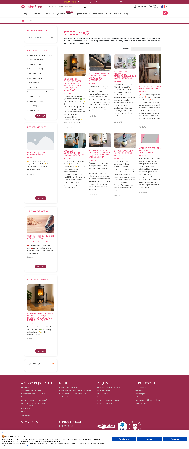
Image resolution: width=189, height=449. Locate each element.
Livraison (24, 397)
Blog (23, 412)
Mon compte (140, 394)
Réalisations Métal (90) (37, 69)
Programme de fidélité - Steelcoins (147, 400)
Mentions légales (27, 387)
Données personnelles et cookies (33, 394)
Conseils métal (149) (36, 60)
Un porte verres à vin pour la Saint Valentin (123, 153)
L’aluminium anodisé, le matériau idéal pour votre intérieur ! (125, 75)
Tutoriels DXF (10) (35, 87)
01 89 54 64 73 (66, 425)
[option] (41, 154)
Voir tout (41, 116)
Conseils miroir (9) (35, 110)
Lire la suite (31, 174)
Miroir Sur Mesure (103, 390)
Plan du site (25, 409)
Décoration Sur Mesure (105, 403)
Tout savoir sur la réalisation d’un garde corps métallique (99, 77)
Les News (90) (34, 106)
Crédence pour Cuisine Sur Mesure (109, 387)
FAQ (136, 397)
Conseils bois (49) (35, 64)
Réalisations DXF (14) (36, 73)
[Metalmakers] (106, 427)
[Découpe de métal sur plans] (32, 6)
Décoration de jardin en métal (108, 400)
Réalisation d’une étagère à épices (36, 153)
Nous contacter (141, 387)
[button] (164, 7)
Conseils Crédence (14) (37, 101)
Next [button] (55, 163)
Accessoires (25, 415)
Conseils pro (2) (34, 96)
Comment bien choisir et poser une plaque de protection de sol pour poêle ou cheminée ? (40, 317)
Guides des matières (142, 403)
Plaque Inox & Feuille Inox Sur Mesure (73, 394)
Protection (101, 397)
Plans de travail (102, 394)
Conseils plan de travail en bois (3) (41, 55)
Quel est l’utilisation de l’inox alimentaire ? (74, 153)
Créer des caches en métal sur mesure (150, 87)
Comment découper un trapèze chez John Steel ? (150, 150)
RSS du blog (34, 364)
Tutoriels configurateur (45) (38, 92)
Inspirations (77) (34, 83)
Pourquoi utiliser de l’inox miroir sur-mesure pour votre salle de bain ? (99, 154)
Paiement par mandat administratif (34, 400)
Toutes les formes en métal (69, 397)
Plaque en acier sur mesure (69, 387)
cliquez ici (28, 445)
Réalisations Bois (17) (36, 78)
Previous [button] (26, 163)
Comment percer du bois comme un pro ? (40, 237)
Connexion (139, 390)
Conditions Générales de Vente (32, 390)
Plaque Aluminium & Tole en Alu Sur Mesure (75, 390)
